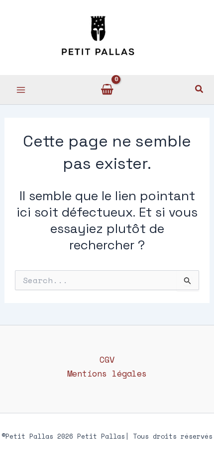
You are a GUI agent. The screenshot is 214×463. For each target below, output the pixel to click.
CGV (107, 359)
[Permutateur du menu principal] (21, 90)
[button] (199, 89)
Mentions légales (107, 373)
